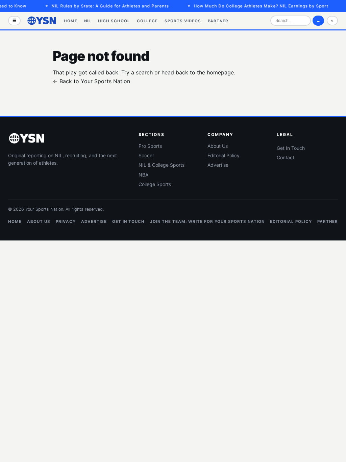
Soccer (146, 155)
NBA (143, 175)
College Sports (155, 184)
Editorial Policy (223, 155)
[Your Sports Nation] (42, 20)
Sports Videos (183, 21)
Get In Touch (291, 148)
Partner (218, 21)
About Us (217, 146)
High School (114, 21)
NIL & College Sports (161, 165)
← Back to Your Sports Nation (91, 81)
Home (70, 21)
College (147, 21)
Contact (285, 157)
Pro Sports (150, 146)
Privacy (66, 221)
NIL (87, 21)
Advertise (217, 165)
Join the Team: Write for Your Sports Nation (207, 221)
